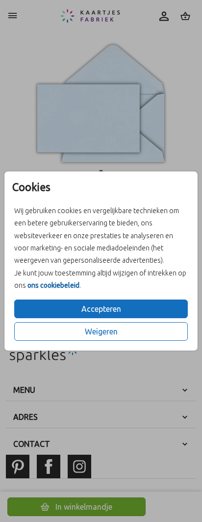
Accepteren (101, 308)
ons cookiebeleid (53, 285)
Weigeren (101, 331)
